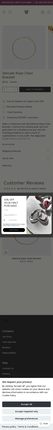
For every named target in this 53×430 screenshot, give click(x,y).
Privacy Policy (13, 225)
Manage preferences (26, 418)
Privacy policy (9, 426)
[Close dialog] (49, 198)
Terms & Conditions (28, 426)
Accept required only (26, 411)
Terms (18, 225)
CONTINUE (14, 230)
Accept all (26, 404)
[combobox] (5, 220)
